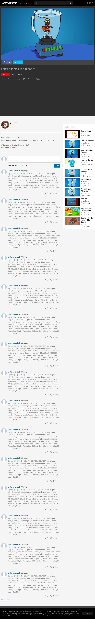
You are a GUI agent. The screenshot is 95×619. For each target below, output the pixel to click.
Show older (5, 600)
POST (57, 166)
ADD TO (5, 74)
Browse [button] (24, 3)
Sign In (90, 2)
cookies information (29, 616)
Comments (14, 79)
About (3, 79)
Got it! (87, 613)
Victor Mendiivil (14, 171)
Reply (57, 193)
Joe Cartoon (15, 122)
